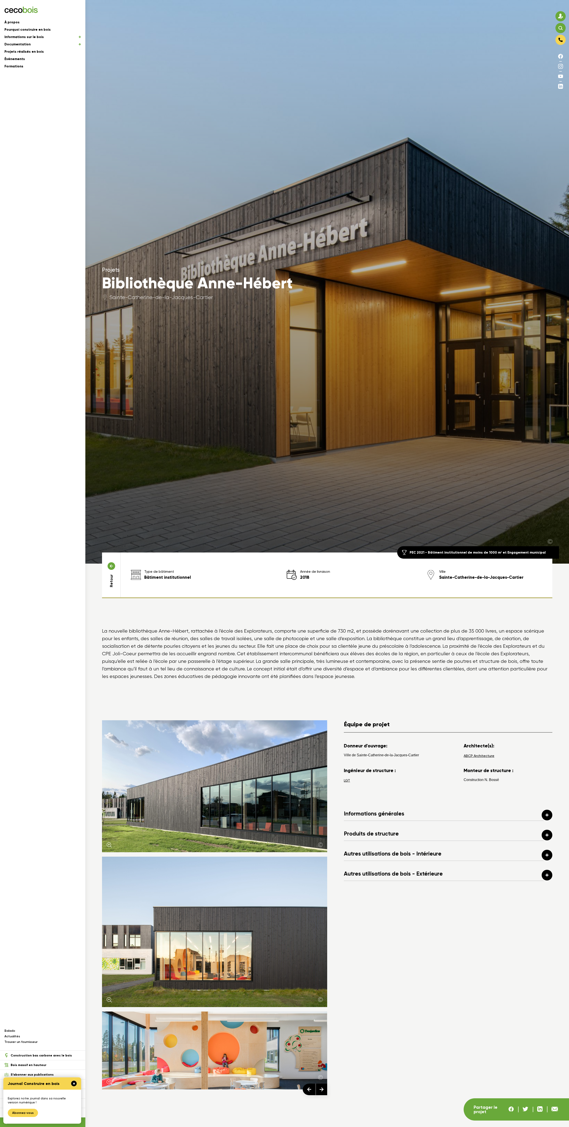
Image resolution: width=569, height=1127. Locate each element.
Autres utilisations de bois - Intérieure (392, 853)
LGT (347, 780)
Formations (13, 66)
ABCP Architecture (479, 756)
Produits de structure (371, 833)
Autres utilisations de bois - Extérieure (393, 873)
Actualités (12, 1036)
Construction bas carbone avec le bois (41, 1055)
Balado (9, 1031)
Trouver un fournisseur (21, 1042)
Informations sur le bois (24, 37)
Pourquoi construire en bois (27, 30)
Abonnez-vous (23, 1113)
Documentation (17, 44)
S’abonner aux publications (32, 1074)
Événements (14, 59)
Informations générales (374, 813)
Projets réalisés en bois (24, 52)
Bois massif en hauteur (28, 1065)
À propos (12, 22)
